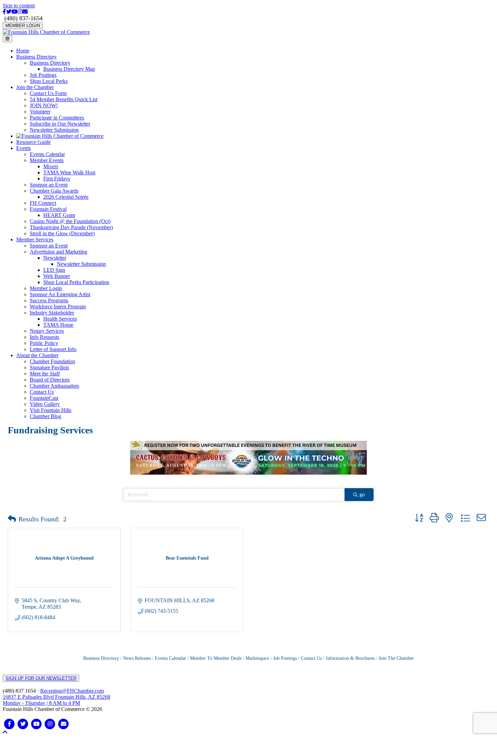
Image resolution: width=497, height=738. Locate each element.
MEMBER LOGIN (22, 25)
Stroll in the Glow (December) (62, 233)
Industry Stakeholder (52, 313)
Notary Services (47, 331)
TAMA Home (58, 325)
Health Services (60, 319)
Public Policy (44, 343)
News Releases (137, 658)
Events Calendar (47, 154)
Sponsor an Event (49, 185)
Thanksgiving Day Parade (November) (71, 227)
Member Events (47, 160)
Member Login (46, 288)
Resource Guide (33, 142)
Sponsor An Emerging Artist (60, 294)
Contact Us (42, 392)
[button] (12, 519)
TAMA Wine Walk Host (69, 172)
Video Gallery (45, 404)
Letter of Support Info (53, 349)
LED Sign (54, 270)
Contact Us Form (48, 93)
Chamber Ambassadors (54, 386)
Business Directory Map (69, 69)
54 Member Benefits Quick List (63, 99)
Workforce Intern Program (58, 306)
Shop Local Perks (49, 81)
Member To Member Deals (215, 658)
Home (22, 50)
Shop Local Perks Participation (76, 282)
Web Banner (56, 276)
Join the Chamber (35, 87)
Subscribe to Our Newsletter (60, 124)
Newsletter (54, 258)
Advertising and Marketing (58, 252)
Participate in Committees (57, 118)
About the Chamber (37, 355)
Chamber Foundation (52, 361)
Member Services (34, 239)
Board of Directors (50, 380)
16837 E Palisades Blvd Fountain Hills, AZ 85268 (56, 700)
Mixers (50, 166)
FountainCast (44, 398)
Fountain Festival (48, 209)
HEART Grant (59, 215)
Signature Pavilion (49, 367)
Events (23, 148)
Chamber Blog (45, 416)
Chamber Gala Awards (54, 191)
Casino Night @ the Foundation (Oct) (70, 221)
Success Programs (49, 300)
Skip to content (19, 5)
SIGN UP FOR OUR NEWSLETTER (40, 678)
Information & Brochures (350, 658)
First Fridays (56, 178)
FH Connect (43, 203)
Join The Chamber (396, 658)
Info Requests (44, 337)
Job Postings (43, 75)
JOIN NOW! (44, 105)
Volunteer (40, 111)
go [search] (362, 494)
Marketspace (257, 658)
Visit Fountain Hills (50, 410)
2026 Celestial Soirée (66, 197)
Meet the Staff (45, 373)
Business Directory (36, 57)
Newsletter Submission (54, 130)
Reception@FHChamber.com (72, 691)
